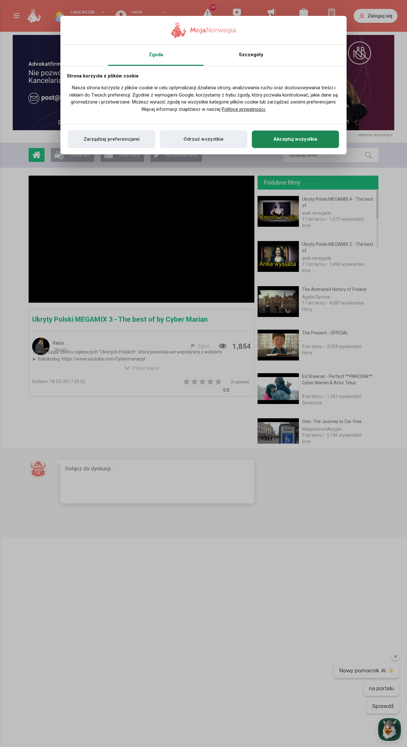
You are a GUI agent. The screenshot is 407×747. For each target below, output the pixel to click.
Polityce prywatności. (244, 109)
